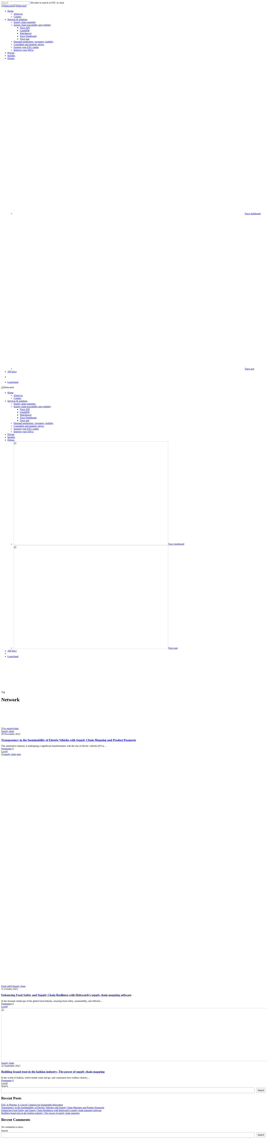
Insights (11, 437)
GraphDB (25, 412)
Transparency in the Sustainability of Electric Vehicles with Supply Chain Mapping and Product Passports (68, 740)
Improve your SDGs (24, 431)
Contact (17, 398)
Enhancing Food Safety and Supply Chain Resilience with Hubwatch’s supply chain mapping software (66, 995)
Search (4, 1086)
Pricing (10, 434)
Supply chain (7, 731)
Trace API (25, 409)
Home (10, 392)
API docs (12, 651)
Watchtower (26, 415)
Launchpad (12, 656)
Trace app (24, 420)
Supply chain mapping (25, 403)
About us (18, 395)
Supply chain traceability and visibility (32, 406)
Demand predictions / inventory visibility (33, 423)
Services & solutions (17, 401)
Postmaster (6, 748)
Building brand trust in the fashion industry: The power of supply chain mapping (53, 1071)
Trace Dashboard (28, 417)
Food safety (7, 986)
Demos (10, 440)
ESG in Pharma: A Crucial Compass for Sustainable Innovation (32, 1104)
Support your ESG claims (26, 428)
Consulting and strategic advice (29, 426)
